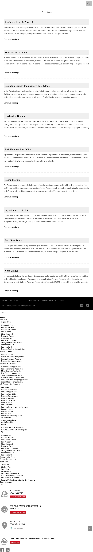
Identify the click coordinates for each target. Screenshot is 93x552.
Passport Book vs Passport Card (13, 349)
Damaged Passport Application (12, 378)
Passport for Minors (8, 330)
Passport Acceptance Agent (11, 361)
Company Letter (7, 409)
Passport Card (6, 347)
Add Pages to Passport (9, 448)
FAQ (1, 432)
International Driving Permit (11, 416)
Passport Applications (8, 363)
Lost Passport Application (10, 373)
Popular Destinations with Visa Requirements (18, 480)
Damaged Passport (8, 336)
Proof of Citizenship (8, 400)
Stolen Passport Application (11, 375)
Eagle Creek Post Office (17, 210)
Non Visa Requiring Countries (12, 476)
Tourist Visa (5, 465)
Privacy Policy (33, 300)
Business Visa (6, 471)
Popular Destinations (8, 459)
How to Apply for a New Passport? (14, 430)
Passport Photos (7, 405)
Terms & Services (48, 300)
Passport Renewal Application (12, 369)
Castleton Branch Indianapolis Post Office (27, 85)
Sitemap (61, 300)
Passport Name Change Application (14, 380)
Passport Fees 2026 (8, 394)
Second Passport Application (12, 382)
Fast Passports (5, 418)
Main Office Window (16, 52)
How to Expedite (6, 422)
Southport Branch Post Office (20, 22)
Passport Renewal (7, 327)
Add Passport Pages (8, 340)
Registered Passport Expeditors (12, 357)
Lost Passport (6, 332)
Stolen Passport (7, 334)
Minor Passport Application (11, 371)
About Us (14, 300)
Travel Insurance (6, 482)
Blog (22, 300)
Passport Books (7, 411)
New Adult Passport (8, 325)
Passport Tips (6, 413)
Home (4, 300)
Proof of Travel (6, 403)
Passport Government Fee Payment (14, 407)
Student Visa (6, 467)
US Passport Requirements (10, 384)
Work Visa (5, 469)
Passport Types (5, 322)
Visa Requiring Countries (10, 473)
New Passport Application (11, 367)
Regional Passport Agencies (11, 359)
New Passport (6, 435)
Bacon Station (12, 179)
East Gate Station (14, 240)
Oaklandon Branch (15, 116)
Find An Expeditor (18, 497)
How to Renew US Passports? (12, 428)
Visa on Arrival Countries (10, 478)
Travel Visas (4, 461)
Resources (5, 387)
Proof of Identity (7, 398)
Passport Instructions (8, 420)
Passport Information (9, 390)
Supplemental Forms (7, 457)
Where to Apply (6, 351)
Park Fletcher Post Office (18, 149)
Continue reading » (11, 39)
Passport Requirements (9, 396)
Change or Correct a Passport (12, 343)
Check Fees (15, 542)
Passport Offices (7, 355)
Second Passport (7, 345)
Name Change (6, 338)
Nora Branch (11, 270)
